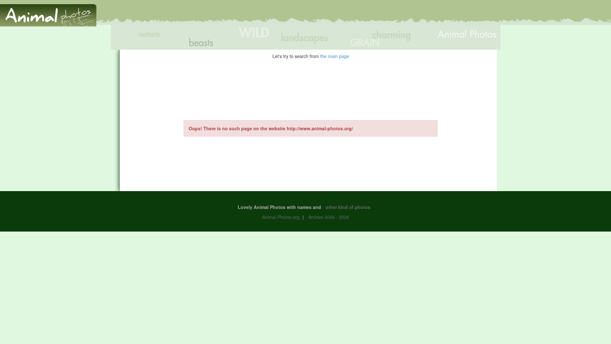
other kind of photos (348, 207)
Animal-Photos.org (280, 217)
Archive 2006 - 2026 (328, 217)
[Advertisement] (494, 15)
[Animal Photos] (48, 12)
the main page (334, 56)
